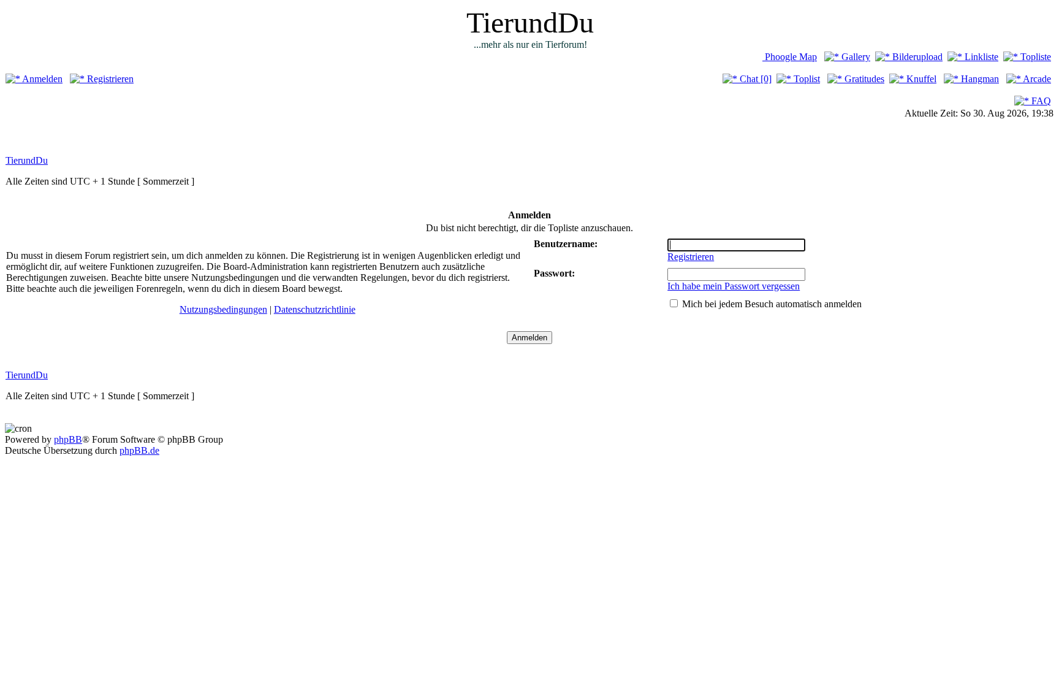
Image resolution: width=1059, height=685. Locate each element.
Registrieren (109, 79)
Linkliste (980, 57)
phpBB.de (139, 450)
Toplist (805, 79)
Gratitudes (863, 79)
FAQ (1040, 101)
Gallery (854, 57)
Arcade (1036, 79)
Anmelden (41, 79)
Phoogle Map (789, 57)
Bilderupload (916, 57)
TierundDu (27, 160)
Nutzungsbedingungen (223, 309)
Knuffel (920, 79)
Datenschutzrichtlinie (314, 309)
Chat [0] (754, 79)
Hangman (978, 79)
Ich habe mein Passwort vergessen (733, 286)
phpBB (68, 439)
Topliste (1034, 57)
